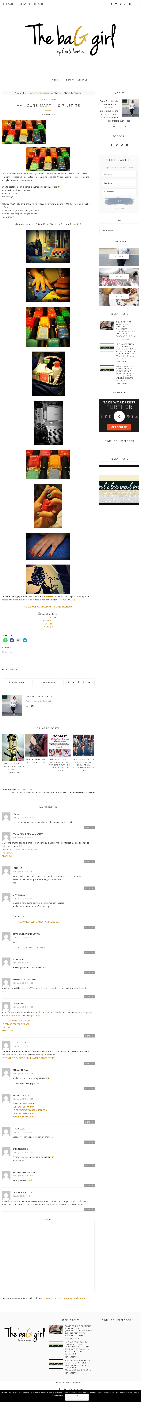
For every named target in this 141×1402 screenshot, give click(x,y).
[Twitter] (116, 4)
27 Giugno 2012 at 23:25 (23, 937)
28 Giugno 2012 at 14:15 (23, 1073)
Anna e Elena (20, 1070)
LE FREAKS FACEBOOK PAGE (15, 1024)
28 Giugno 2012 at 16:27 (23, 1099)
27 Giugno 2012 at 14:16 (23, 898)
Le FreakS (18, 1003)
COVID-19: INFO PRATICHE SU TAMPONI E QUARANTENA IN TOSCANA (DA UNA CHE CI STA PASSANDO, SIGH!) (125, 329)
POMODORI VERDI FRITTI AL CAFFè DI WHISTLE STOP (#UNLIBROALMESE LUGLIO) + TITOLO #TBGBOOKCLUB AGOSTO (125, 373)
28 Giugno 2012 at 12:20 (23, 983)
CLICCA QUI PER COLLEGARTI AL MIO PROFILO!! (48, 606)
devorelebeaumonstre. (26, 934)
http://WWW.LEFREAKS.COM (16, 1020)
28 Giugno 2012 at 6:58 (22, 963)
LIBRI (118, 361)
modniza (18, 959)
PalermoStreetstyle (25, 1172)
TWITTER (48, 623)
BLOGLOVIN (7, 1030)
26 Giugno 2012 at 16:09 (23, 817)
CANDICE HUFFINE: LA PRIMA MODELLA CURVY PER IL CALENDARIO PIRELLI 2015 (83, 765)
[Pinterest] (116, 145)
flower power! (27, 789)
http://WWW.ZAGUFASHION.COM (30, 1110)
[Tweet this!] (73, 682)
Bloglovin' (8, 856)
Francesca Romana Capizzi (28, 834)
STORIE (127, 339)
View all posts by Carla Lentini (38, 701)
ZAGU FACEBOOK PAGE (24, 1113)
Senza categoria (48, 100)
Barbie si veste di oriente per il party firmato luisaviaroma (13, 768)
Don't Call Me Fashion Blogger (19, 849)
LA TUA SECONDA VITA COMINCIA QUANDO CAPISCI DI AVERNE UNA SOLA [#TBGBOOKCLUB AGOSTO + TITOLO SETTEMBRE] (126, 351)
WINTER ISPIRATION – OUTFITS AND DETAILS (36, 760)
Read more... (119, 126)
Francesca (19, 1128)
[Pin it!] (78, 682)
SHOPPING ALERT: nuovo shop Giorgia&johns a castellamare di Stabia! (60, 792)
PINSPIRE (48, 627)
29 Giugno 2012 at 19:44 (23, 1176)
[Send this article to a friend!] (88, 682)
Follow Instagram (23, 1106)
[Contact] (129, 4)
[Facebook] (111, 4)
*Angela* (18, 868)
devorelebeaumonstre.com (28, 947)
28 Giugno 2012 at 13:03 (23, 1046)
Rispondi (89, 827)
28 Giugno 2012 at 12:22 (23, 1007)
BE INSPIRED (11, 669)
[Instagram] (120, 4)
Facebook (7, 852)
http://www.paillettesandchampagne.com (36, 921)
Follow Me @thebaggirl (70, 1382)
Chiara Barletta (22, 1192)
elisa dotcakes (21, 1042)
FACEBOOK (48, 620)
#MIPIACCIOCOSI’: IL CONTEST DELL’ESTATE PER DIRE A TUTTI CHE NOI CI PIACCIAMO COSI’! (60, 765)
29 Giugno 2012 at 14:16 (23, 1132)
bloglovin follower (24, 1116)
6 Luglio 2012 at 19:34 (22, 1196)
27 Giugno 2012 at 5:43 (22, 838)
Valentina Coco (22, 1095)
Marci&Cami (19, 894)
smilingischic (20, 1148)
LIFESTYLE (119, 339)
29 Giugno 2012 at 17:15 (23, 1152)
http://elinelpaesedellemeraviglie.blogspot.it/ (28, 1058)
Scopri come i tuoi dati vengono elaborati (65, 1298)
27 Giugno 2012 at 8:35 (22, 871)
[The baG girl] (70, 38)
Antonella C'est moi (25, 979)
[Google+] (125, 4)
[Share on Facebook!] (69, 682)
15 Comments (48, 682)
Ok (77, 1396)
